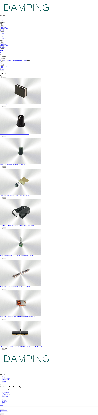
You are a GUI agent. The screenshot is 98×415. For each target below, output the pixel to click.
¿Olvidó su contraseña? (4, 28)
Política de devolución (6, 378)
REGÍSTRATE (2, 30)
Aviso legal (4, 393)
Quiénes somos (4, 18)
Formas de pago (5, 376)
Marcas (3, 20)
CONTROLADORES (23, 60)
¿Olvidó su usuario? (3, 27)
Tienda (4, 60)
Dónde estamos (4, 372)
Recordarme (2, 29)
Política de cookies (15, 389)
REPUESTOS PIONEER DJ (14, 60)
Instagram (4, 382)
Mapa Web (4, 395)
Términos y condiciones (6, 394)
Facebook (4, 381)
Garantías (4, 377)
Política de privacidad (5, 392)
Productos (4, 17)
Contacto (3, 19)
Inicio (3, 33)
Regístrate (4, 38)
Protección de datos (5, 379)
